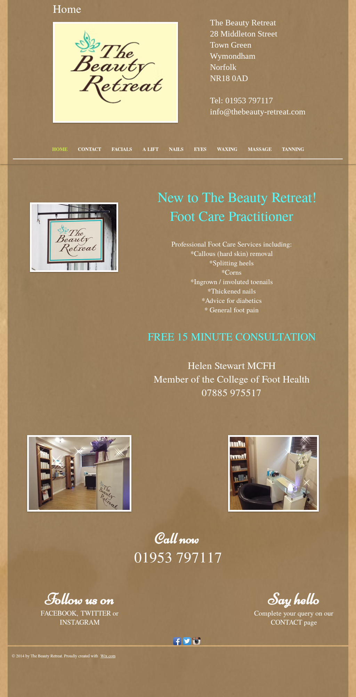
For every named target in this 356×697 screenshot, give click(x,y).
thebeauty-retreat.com (268, 111)
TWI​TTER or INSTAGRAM (89, 617)
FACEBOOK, (59, 613)
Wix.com (107, 655)
